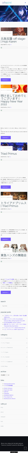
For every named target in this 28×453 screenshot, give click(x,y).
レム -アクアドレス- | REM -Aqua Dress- (14, 329)
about (2, 412)
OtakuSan (6, 393)
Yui (10, 44)
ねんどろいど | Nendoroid (6, 90)
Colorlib (8, 445)
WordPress (20, 445)
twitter (2, 426)
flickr (2, 421)
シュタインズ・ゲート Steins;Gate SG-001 (14, 327)
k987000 (6, 391)
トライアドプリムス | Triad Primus (14, 204)
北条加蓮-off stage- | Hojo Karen (13, 40)
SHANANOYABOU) (8, 395)
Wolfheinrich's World (9, 398)
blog (2, 407)
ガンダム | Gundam (5, 357)
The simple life (8, 397)
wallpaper (3, 416)
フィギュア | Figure (7, 33)
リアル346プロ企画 (9, 279)
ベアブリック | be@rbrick (6, 361)
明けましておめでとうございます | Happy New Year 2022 (13, 100)
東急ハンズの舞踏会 (13, 255)
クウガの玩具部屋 (8, 385)
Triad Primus (9, 153)
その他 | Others (6, 249)
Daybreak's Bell (8, 390)
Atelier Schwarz (8, 388)
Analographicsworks (9, 383)
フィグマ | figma (4, 352)
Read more (7, 80)
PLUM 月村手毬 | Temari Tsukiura (12, 322)
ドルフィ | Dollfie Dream (6, 338)
